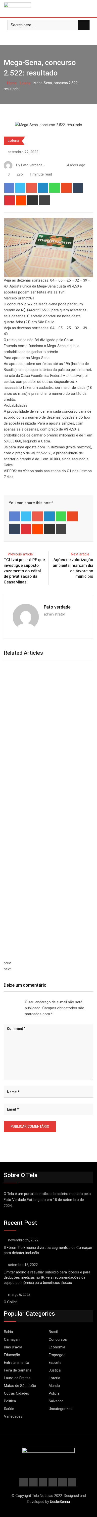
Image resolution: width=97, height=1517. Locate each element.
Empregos (57, 1355)
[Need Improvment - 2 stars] (8, 1002)
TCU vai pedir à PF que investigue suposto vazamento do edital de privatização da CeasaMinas (24, 570)
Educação (12, 1355)
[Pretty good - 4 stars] (16, 1002)
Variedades (13, 1416)
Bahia (8, 1332)
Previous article (20, 554)
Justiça (55, 1370)
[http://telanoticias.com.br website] (48, 165)
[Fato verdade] (53, 165)
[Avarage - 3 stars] (12, 1002)
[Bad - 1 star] (4, 1002)
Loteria (25, 83)
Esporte (55, 1362)
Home (11, 83)
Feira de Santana (17, 1370)
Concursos (58, 1339)
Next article (80, 554)
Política (10, 1401)
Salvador (56, 1401)
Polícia (54, 1393)
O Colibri (10, 1302)
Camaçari (12, 1339)
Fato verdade (57, 607)
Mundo (54, 1385)
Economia (57, 1347)
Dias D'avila (13, 1347)
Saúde (9, 1409)
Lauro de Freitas (17, 1378)
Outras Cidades (16, 1393)
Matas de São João (20, 1385)
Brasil (53, 1332)
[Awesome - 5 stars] (20, 1002)
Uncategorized (60, 1409)
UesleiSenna (60, 1501)
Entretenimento (16, 1362)
